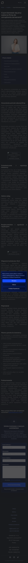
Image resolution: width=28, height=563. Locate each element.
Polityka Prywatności (14, 288)
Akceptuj (14, 280)
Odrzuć (14, 284)
